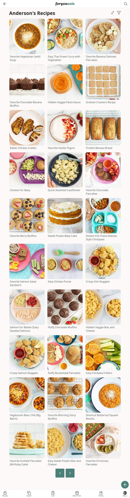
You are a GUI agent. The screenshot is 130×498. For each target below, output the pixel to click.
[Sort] (112, 13)
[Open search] (125, 4)
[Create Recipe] (125, 484)
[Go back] (5, 4)
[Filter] (119, 13)
